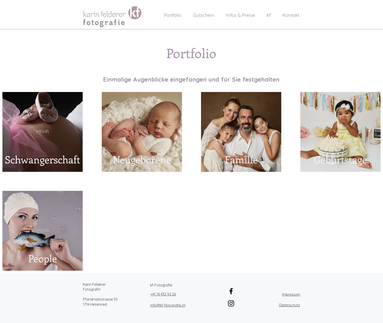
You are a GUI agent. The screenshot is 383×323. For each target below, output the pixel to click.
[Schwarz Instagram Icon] (231, 303)
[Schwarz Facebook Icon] (231, 291)
